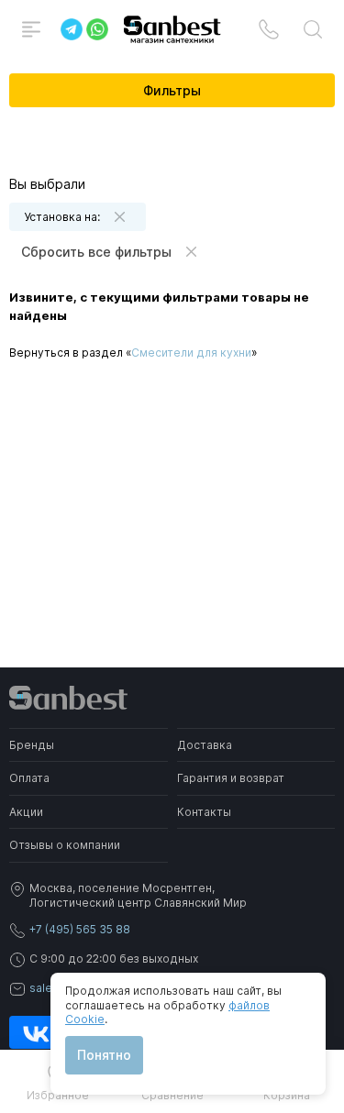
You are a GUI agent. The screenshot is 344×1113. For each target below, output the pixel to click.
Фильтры (172, 90)
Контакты (204, 812)
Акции (26, 812)
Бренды (31, 745)
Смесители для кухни (191, 352)
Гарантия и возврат (230, 778)
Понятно (104, 1055)
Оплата (29, 778)
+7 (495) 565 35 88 (79, 929)
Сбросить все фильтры (96, 251)
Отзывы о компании (64, 845)
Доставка (204, 745)
